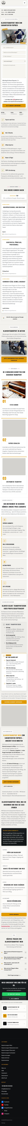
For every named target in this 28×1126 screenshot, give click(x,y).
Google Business (7, 1107)
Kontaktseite (4, 1093)
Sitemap (3, 1122)
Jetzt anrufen (8, 786)
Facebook (5, 1101)
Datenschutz (4, 1075)
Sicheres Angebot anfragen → (13, 702)
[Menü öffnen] (24, 3)
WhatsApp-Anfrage (15, 994)
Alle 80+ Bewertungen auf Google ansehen (15, 318)
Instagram (5, 1113)
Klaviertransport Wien (6, 1045)
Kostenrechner (5, 926)
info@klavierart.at (5, 1088)
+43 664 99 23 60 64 (6, 1086)
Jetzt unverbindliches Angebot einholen (14, 359)
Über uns (3, 1068)
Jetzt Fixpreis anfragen (11, 782)
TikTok (4, 1110)
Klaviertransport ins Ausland (8, 1052)
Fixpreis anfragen (14, 914)
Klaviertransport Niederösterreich (9, 1047)
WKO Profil (4, 1078)
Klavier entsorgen (5, 1055)
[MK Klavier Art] (3, 3)
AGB (13, 99)
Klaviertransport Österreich (8, 1050)
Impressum (4, 1073)
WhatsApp (4, 1091)
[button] (14, 348)
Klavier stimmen (5, 1057)
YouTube (5, 1104)
